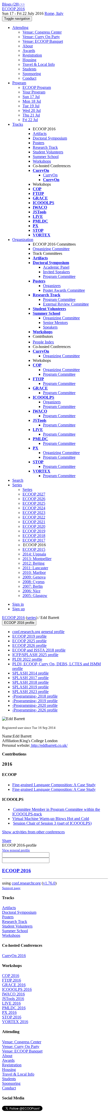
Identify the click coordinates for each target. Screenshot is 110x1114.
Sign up (18, 609)
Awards (29, 50)
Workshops (42, 161)
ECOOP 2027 (34, 494)
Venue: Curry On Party (41, 37)
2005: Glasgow (35, 595)
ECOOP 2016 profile (19, 623)
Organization (22, 239)
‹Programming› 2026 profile (35, 710)
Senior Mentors (55, 322)
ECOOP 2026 (34, 499)
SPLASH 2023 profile (30, 691)
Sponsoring (32, 73)
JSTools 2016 (13, 998)
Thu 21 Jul (31, 115)
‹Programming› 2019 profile (35, 701)
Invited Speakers (56, 272)
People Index (43, 342)
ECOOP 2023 (34, 512)
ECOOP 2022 (34, 517)
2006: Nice (31, 591)
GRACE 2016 (14, 985)
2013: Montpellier (37, 558)
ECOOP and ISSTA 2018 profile (38, 650)
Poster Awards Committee (64, 290)
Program (19, 83)
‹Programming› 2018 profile (35, 696)
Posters (38, 143)
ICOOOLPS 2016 (17, 989)
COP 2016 (10, 975)
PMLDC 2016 (14, 1008)
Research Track (45, 147)
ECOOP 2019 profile (29, 636)
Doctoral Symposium (50, 138)
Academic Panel (56, 267)
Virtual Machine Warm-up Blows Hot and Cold (50, 818)
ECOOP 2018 (34, 535)
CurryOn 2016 (14, 955)
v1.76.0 (49, 883)
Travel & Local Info (39, 64)
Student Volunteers (48, 152)
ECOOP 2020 (34, 526)
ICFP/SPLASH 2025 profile (35, 655)
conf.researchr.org (26, 883)
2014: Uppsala (34, 554)
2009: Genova (34, 577)
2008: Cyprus (34, 582)
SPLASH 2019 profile (30, 687)
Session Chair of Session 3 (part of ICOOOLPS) (52, 823)
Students (29, 69)
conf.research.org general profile (38, 631)
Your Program (34, 92)
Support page (11, 888)
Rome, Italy (54, 13)
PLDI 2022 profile (27, 659)
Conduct (29, 78)
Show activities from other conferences (33, 832)
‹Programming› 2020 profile (35, 705)
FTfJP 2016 (11, 980)
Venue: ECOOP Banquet (43, 41)
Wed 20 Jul (32, 110)
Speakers (50, 327)
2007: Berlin (33, 586)
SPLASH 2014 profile (30, 673)
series (31, 617)
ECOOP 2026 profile (29, 645)
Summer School (46, 156)
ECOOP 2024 (34, 508)
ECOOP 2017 (34, 540)
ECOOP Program (37, 87)
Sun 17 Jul (31, 96)
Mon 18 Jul (32, 101)
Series (27, 489)
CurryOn (50, 175)
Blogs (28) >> (13, 4)
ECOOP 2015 (34, 549)
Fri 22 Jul (30, 120)
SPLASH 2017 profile (30, 678)
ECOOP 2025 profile (29, 641)
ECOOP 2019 (34, 531)
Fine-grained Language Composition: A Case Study (54, 785)
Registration (32, 55)
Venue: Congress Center (42, 32)
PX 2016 (9, 1012)
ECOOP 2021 (34, 522)
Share (6, 840)
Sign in (18, 604)
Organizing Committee (51, 249)
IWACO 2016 (13, 994)
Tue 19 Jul (31, 106)
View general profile (16, 850)
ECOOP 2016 (13, 617)
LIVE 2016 (11, 1003)
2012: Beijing (34, 563)
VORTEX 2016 (15, 1022)
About (28, 46)
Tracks (17, 124)
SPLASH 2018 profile (30, 682)
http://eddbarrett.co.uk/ (49, 745)
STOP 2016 (11, 1017)
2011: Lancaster (35, 568)
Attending (20, 27)
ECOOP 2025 (34, 503)
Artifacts (40, 133)
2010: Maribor (34, 572)
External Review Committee (66, 304)
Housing (29, 60)
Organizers (52, 285)
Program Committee (59, 276)
